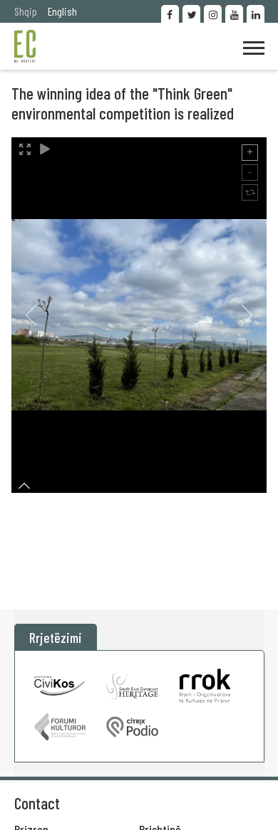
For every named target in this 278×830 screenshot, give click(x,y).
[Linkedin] (255, 14)
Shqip (25, 11)
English (62, 11)
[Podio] (132, 726)
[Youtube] (234, 14)
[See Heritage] (132, 685)
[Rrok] (205, 685)
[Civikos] (60, 685)
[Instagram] (213, 14)
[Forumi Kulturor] (60, 726)
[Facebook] (170, 14)
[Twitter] (191, 14)
